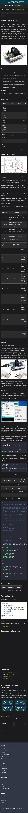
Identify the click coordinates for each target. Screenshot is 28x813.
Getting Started (5, 748)
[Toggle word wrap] (23, 444)
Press (2, 802)
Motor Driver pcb (10, 676)
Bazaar (2, 780)
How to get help (5, 782)
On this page (5, 13)
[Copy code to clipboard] (25, 444)
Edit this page (6, 716)
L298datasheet (13, 672)
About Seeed (4, 796)
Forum (2, 786)
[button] (18, 5)
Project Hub (4, 768)
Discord (3, 766)
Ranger (16, 1)
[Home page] (2, 10)
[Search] (26, 5)
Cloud (2, 756)
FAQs (2, 784)
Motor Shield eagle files (13, 674)
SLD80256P (7, 43)
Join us (2, 798)
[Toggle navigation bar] (2, 6)
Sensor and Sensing (6, 750)
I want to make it (5, 626)
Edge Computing (5, 754)
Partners (3, 770)
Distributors (4, 772)
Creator (12, 1)
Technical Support (5, 788)
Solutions (3, 758)
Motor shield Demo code (14, 393)
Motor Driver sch (10, 678)
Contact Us (3, 800)
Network (3, 752)
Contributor (21, 1)
